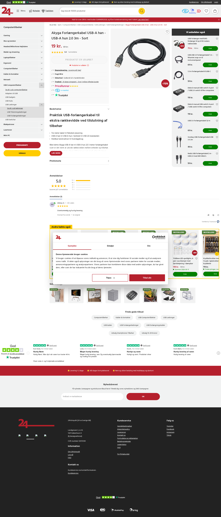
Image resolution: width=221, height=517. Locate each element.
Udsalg (22, 153)
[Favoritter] (206, 11)
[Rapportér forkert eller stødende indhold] (218, 215)
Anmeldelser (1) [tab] (56, 196)
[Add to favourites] (167, 31)
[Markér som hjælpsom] (209, 215)
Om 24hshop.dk (206, 2)
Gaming (7, 35)
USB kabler (108, 325)
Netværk (7, 79)
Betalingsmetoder (124, 441)
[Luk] (218, 19)
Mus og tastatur (10, 41)
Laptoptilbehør (9, 57)
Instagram (170, 432)
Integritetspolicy (123, 429)
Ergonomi (7, 63)
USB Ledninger (11, 104)
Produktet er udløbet (79, 60)
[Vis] (108, 161)
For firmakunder (123, 454)
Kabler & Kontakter (11, 74)
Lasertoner (8, 130)
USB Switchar (10, 119)
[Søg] (142, 11)
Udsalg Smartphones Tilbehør (122, 333)
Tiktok (169, 435)
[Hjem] (7, 11)
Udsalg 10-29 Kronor (149, 333)
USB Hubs (9, 101)
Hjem (59, 25)
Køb (210, 48)
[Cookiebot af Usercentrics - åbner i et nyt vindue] (154, 237)
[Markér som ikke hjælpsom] (213, 215)
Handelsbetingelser (124, 426)
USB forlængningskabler (155, 325)
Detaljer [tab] (110, 246)
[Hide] (108, 109)
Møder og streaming (11, 52)
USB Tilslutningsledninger (17, 112)
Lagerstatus (121, 444)
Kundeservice (194, 2)
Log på (70, 454)
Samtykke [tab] (72, 246)
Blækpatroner (9, 124)
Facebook (170, 429)
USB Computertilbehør (12, 85)
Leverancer (121, 432)
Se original (76, 215)
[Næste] (217, 254)
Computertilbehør (13, 27)
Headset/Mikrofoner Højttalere (16, 46)
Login (216, 2)
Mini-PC (7, 135)
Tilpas (108, 278)
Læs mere (56, 153)
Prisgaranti (22, 145)
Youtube (170, 426)
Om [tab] (148, 246)
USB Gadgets (10, 97)
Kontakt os (121, 435)
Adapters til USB (11, 93)
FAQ (69, 457)
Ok (143, 396)
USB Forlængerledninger (16, 115)
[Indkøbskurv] (215, 11)
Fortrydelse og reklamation (127, 438)
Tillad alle (147, 278)
